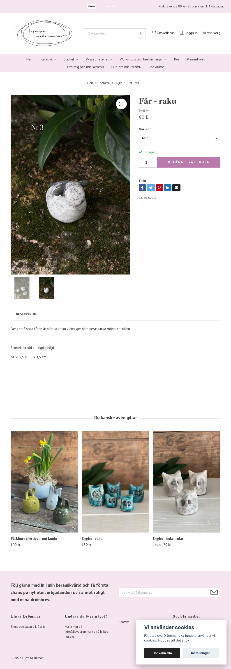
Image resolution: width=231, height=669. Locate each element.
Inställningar (200, 653)
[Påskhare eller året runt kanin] (44, 542)
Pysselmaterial (97, 119)
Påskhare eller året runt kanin (34, 598)
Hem (29, 119)
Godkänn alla (162, 653)
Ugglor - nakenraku (168, 598)
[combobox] (179, 198)
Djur (119, 143)
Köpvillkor (156, 127)
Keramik (47, 119)
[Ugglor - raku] (115, 542)
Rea (177, 119)
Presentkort (196, 119)
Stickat (69, 119)
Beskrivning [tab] (26, 374)
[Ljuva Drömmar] (101, 58)
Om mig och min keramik (85, 127)
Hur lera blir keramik (126, 127)
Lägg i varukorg (191, 222)
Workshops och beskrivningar (141, 119)
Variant (145, 189)
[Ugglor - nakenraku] (186, 542)
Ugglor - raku (92, 598)
